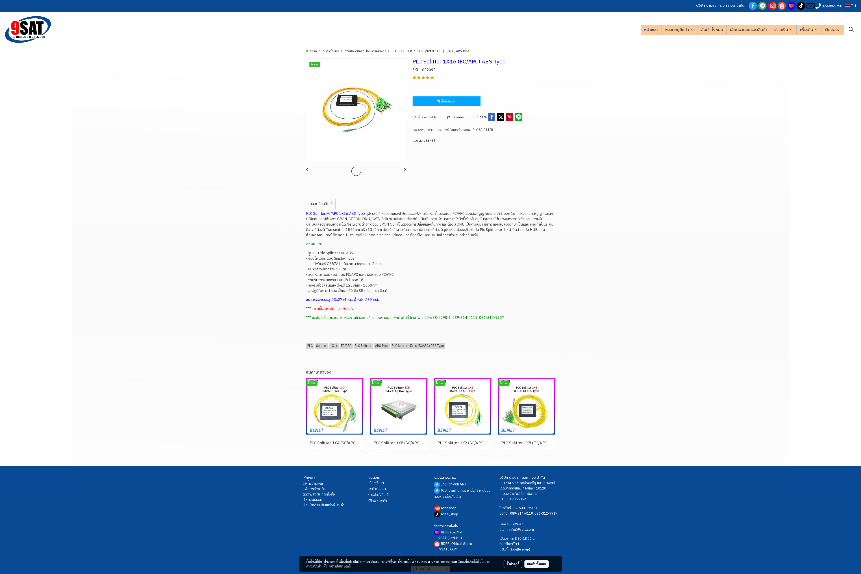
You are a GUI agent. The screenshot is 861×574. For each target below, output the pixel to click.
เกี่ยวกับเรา (376, 483)
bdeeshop (448, 508)
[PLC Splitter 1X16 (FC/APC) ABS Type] (356, 110)
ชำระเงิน (781, 29)
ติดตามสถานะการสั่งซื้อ (319, 494)
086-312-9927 (546, 513)
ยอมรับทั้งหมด (536, 564)
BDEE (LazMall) (453, 532)
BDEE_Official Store (456, 544)
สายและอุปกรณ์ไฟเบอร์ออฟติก (449, 130)
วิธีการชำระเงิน (313, 484)
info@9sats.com (521, 530)
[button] (851, 29)
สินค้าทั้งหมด (712, 29)
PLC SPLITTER (483, 130)
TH (853, 6)
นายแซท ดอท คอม (453, 484)
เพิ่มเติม (807, 29)
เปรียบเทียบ (457, 117)
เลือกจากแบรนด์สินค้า (748, 29)
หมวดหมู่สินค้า (678, 29)
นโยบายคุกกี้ (343, 566)
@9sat (518, 524)
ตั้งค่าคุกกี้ (513, 564)
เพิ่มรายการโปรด (427, 117)
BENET (430, 140)
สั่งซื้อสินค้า (448, 101)
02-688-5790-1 (525, 508)
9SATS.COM (448, 549)
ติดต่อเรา (833, 29)
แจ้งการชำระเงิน (314, 489)
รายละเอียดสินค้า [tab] (321, 204)
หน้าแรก (651, 29)
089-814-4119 (521, 513)
